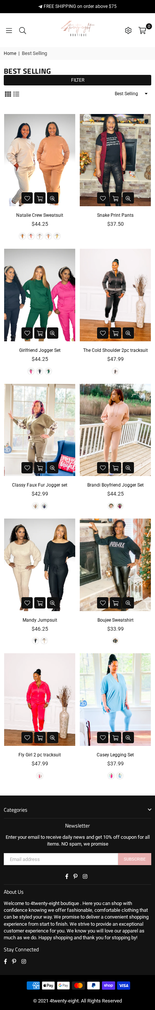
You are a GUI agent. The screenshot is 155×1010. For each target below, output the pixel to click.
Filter (77, 80)
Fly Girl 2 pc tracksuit (39, 755)
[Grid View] (8, 93)
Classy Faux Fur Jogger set (39, 485)
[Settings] (128, 30)
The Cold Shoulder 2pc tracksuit (115, 350)
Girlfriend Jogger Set (40, 350)
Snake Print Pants (115, 215)
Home (10, 53)
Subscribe (135, 859)
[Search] (22, 30)
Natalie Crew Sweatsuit (39, 215)
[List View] (16, 93)
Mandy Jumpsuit (40, 620)
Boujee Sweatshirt (115, 620)
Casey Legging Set (115, 755)
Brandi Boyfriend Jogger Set (115, 485)
